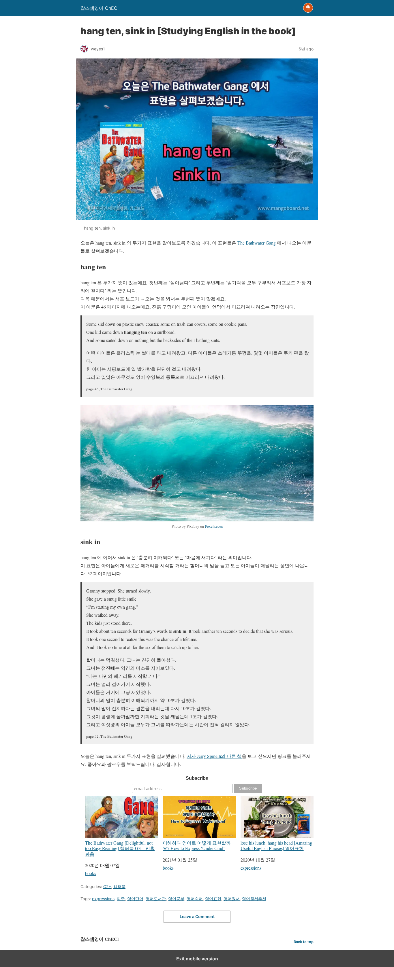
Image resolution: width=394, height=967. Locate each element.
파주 (121, 898)
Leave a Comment (197, 916)
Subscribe (197, 778)
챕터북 (119, 886)
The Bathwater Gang (256, 243)
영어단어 (135, 898)
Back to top (304, 942)
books (90, 873)
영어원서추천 (254, 898)
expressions (251, 868)
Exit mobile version (197, 959)
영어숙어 (195, 898)
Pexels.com (214, 526)
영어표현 (213, 898)
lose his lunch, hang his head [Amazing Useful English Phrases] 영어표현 (276, 845)
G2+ (107, 886)
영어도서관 (156, 898)
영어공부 (176, 898)
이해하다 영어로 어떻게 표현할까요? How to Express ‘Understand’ (197, 845)
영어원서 (232, 898)
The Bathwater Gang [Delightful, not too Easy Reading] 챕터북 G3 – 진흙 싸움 (120, 848)
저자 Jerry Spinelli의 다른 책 (214, 756)
